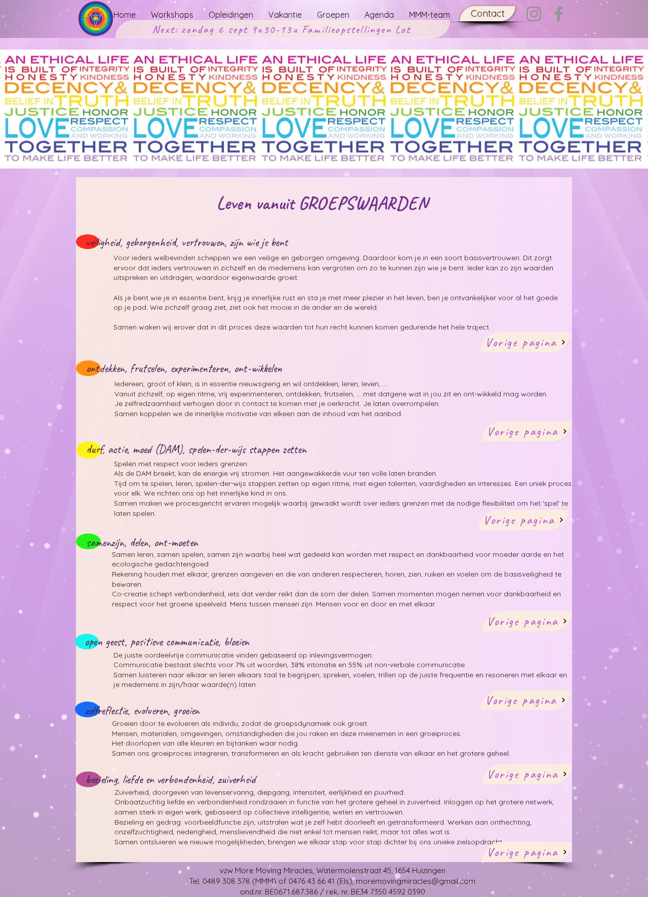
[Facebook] (559, 14)
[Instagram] (534, 14)
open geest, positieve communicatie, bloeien (167, 641)
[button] (487, 13)
